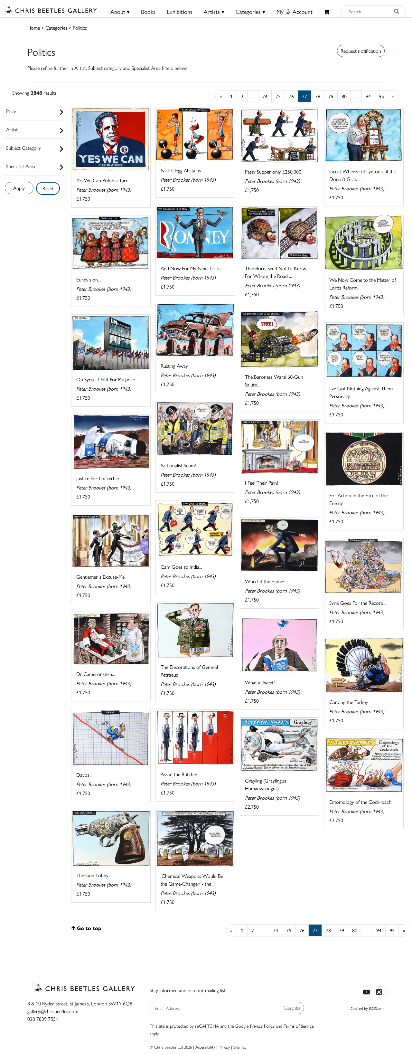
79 (330, 96)
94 (368, 96)
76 (291, 96)
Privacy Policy (262, 1025)
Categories (56, 27)
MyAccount (294, 11)
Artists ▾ (214, 11)
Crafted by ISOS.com (368, 1008)
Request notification (361, 50)
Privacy (224, 1047)
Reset (47, 188)
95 (381, 96)
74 (264, 96)
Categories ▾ (250, 11)
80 (344, 96)
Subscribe (292, 1007)
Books (148, 11)
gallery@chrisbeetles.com (52, 1011)
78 (317, 96)
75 (278, 96)
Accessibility (205, 1047)
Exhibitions (179, 11)
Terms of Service (299, 1025)
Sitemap (240, 1047)
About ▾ (120, 11)
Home (33, 27)
